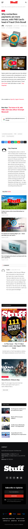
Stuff (3, 136)
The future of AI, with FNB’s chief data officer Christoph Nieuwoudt (12, 110)
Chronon (21, 524)
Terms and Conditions (8, 518)
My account (21, 520)
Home (2, 6)
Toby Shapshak (9, 25)
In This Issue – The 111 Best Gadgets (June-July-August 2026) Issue (14, 346)
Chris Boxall (4, 83)
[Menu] (2, 2)
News (3, 10)
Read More (5, 390)
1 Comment (10, 28)
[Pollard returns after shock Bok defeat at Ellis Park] (14, 202)
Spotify (12, 99)
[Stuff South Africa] (14, 2)
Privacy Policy (13, 501)
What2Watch (5, 376)
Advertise (14, 520)
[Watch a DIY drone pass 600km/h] (6, 419)
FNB (15, 133)
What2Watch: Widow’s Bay (11, 380)
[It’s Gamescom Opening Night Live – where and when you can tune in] (14, 225)
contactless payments (7, 133)
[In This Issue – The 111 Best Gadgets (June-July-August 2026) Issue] (14, 325)
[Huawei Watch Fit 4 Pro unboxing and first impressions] (6, 435)
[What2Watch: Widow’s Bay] (14, 368)
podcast (20, 133)
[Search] (26, 2)
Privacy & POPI (20, 518)
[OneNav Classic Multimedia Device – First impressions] (6, 427)
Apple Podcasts (19, 99)
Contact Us (6, 520)
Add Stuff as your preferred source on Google (15, 119)
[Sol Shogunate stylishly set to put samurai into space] (6, 411)
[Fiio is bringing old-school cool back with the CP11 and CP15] (14, 247)
